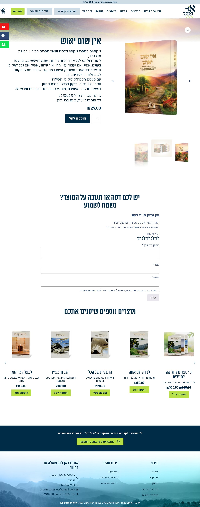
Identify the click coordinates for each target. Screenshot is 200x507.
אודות (99, 11)
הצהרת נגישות (150, 495)
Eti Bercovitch (68, 502)
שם (156, 264)
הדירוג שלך (152, 233)
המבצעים (113, 471)
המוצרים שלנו (152, 11)
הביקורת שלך (150, 245)
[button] (190, 81)
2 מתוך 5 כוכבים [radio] (153, 238)
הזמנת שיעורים (109, 483)
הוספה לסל (77, 118)
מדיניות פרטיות (149, 489)
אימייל (154, 277)
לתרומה (17, 11)
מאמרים (112, 11)
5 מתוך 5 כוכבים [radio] (139, 238)
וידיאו (123, 11)
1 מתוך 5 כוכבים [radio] (157, 238)
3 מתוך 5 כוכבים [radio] (148, 238)
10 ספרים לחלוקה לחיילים (179, 375)
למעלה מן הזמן (21, 372)
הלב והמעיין (61, 372)
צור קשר (87, 11)
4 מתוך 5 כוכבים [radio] (143, 238)
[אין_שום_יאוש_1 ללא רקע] (151, 81)
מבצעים (135, 11)
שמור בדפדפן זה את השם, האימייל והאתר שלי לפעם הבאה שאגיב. (118, 290)
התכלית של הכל (100, 372)
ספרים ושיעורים (109, 477)
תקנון (155, 483)
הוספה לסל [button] (179, 394)
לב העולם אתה (139, 372)
